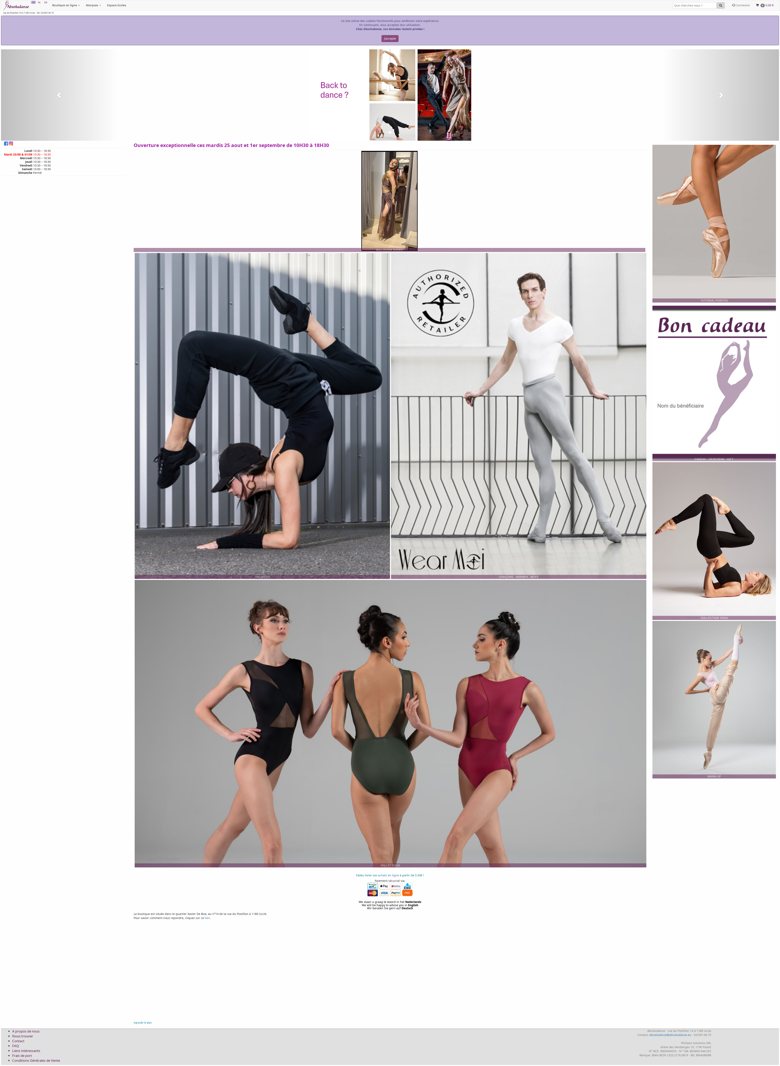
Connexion (742, 5)
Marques (92, 5)
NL (39, 2)
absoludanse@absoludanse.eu (670, 1035)
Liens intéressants (26, 1050)
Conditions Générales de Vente (36, 1060)
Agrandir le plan (143, 1022)
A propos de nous (26, 1031)
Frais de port (22, 1055)
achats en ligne (388, 875)
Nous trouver (22, 1036)
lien (207, 918)
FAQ (15, 1045)
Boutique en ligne (65, 5)
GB (45, 2)
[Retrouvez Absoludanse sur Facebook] (6, 145)
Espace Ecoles (116, 5)
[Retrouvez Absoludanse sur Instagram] (11, 145)
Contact (18, 1041)
